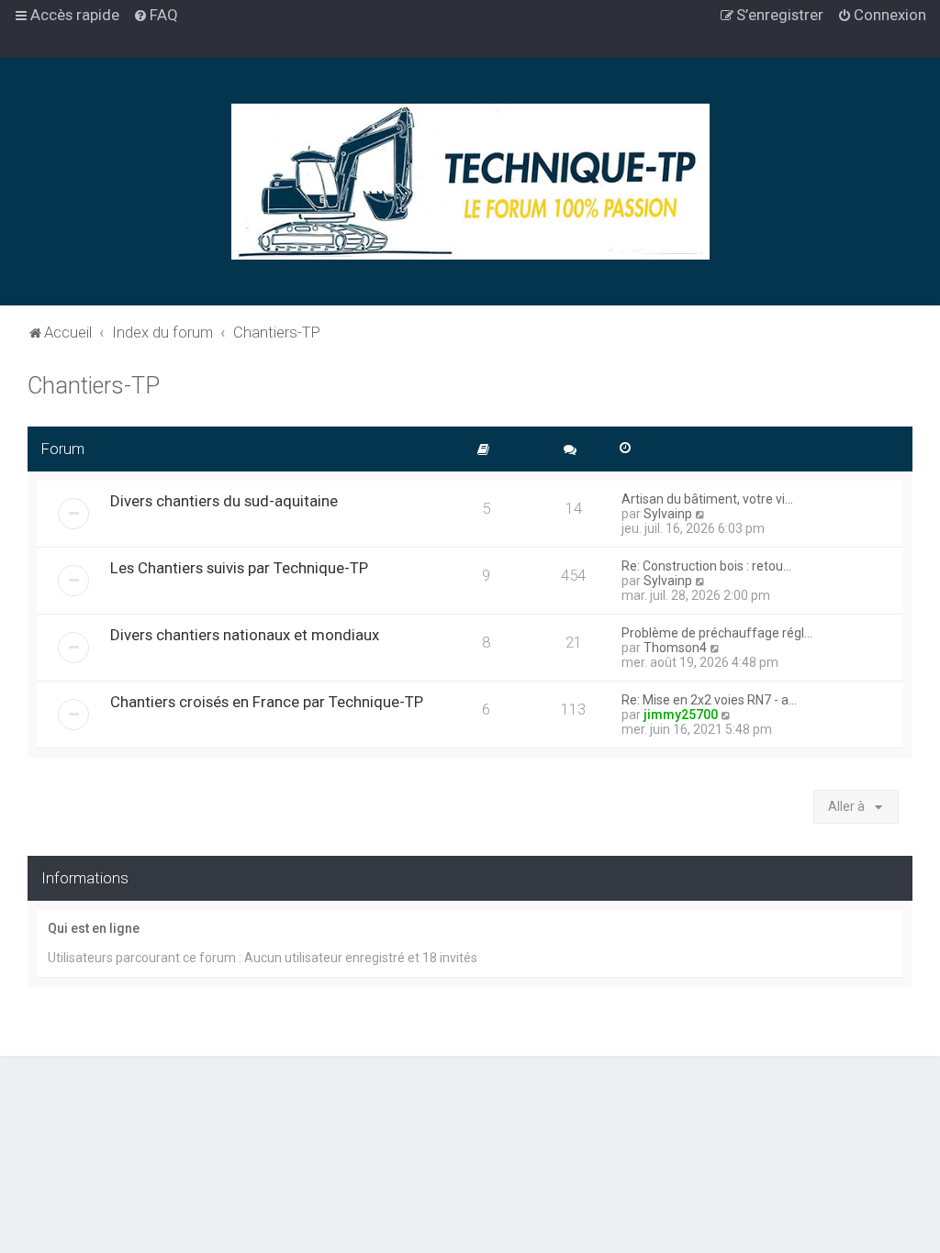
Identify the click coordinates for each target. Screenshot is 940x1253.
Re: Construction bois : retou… (706, 566)
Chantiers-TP (94, 385)
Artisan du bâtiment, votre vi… (707, 499)
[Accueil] (470, 182)
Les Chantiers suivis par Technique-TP (239, 568)
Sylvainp (667, 513)
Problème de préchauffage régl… (716, 633)
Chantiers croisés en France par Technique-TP (266, 702)
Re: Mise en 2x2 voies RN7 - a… (709, 700)
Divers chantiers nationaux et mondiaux (244, 635)
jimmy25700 (680, 714)
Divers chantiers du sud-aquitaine (224, 501)
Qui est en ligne (94, 928)
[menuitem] (155, 15)
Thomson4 (675, 647)
